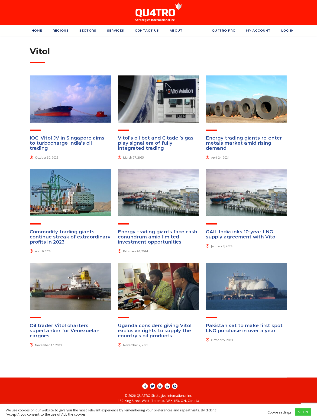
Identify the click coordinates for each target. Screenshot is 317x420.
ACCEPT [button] (303, 412)
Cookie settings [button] (279, 412)
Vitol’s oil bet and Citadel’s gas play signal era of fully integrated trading (156, 143)
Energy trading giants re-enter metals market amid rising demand (244, 143)
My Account (258, 30)
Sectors (87, 30)
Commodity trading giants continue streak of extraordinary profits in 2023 (70, 237)
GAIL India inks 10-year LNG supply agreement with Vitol (241, 234)
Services (115, 30)
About (176, 30)
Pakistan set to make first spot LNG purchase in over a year (244, 328)
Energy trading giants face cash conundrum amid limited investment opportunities (157, 237)
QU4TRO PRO (224, 30)
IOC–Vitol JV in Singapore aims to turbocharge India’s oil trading (67, 143)
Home (37, 30)
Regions (61, 30)
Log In (287, 30)
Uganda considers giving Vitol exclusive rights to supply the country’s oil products (154, 331)
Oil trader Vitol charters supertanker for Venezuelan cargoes (65, 331)
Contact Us (147, 30)
